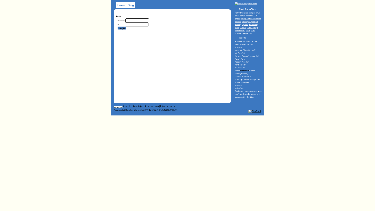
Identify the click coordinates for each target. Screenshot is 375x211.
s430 (237, 16)
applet (237, 19)
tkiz (243, 30)
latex (253, 30)
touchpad (246, 22)
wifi (247, 16)
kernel (242, 16)
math (248, 30)
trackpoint (245, 19)
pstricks (238, 22)
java (253, 22)
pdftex (250, 27)
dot (256, 22)
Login (122, 28)
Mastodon (118, 107)
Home (121, 5)
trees (237, 27)
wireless (238, 30)
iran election (255, 19)
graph (255, 27)
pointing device (241, 33)
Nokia (237, 24)
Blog (131, 5)
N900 (237, 13)
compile (252, 13)
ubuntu (243, 27)
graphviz (244, 24)
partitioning (254, 24)
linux (258, 13)
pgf (250, 33)
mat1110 (253, 16)
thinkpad (244, 13)
